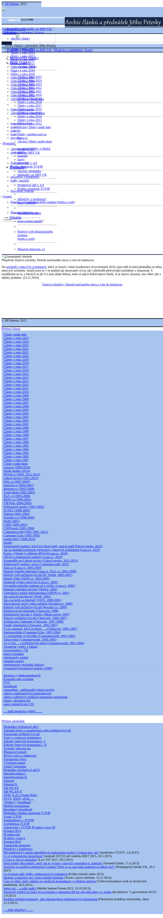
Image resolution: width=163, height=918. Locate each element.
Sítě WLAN (11, 788)
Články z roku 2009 (16, 395)
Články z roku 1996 (16, 442)
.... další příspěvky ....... (18, 910)
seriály (21, 152)
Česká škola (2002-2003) (19, 492)
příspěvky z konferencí (25, 177)
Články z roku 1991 (16, 460)
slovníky (16, 138)
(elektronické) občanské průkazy (24, 664)
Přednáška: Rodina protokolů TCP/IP (27, 813)
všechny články (27, 66)
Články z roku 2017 (16, 366)
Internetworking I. (15, 773)
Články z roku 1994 (16, 449)
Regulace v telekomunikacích (22, 675)
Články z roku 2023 (16, 345)
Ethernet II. (11, 784)
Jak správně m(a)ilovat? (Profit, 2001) (27, 596)
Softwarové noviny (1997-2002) (24, 506)
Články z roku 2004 (16, 413)
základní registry (14, 661)
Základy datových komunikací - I (24, 741)
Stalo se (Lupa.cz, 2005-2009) (23, 567)
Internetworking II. (15, 777)
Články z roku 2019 (16, 359)
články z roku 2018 (23, 74)
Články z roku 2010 (16, 392)
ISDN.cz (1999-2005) (17, 499)
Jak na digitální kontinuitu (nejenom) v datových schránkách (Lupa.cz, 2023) (52, 550)
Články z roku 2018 (16, 363)
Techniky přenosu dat (17, 748)
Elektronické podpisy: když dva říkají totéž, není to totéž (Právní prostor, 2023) (53, 546)
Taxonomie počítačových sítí (22, 734)
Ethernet (9, 780)
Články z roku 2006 (16, 406)
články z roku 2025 (29, 77)
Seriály (8, 542)
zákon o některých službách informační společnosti (35, 697)
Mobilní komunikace (17, 806)
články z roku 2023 (29, 84)
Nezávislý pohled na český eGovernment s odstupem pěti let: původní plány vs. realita (58, 892)
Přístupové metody (15, 752)
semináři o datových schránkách (26, 267)
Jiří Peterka (12, 4)
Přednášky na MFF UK (37, 29)
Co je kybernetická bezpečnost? (23, 856)
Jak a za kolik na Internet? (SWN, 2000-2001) (32, 600)
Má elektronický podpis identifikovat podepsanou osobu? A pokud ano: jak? (51, 852)
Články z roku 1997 (16, 438)
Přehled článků (11, 328)
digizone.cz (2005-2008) (19, 489)
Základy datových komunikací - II (25, 745)
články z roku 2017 (29, 105)
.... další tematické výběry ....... (23, 711)
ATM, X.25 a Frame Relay (20, 795)
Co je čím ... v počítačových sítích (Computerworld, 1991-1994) (44, 643)
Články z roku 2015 (16, 374)
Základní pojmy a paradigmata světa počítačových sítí (37, 730)
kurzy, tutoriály (20, 180)
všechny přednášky (29, 171)
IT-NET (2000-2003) (17, 510)
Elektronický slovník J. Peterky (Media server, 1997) (37, 614)
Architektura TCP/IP (17, 823)
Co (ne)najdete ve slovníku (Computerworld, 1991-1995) (39, 636)
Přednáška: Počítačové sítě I (21, 727)
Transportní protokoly (17, 845)
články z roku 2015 (29, 112)
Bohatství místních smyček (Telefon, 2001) (30, 589)
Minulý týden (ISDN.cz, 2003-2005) (27, 578)
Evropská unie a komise (19, 679)
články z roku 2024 (23, 52)
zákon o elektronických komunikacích (27, 693)
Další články (20, 62)
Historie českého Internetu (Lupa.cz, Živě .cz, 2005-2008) (40, 571)
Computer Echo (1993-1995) (22, 535)
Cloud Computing (15, 766)
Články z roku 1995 (16, 445)
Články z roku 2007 (16, 402)
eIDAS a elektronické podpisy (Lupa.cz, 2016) (33, 557)
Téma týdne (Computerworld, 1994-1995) (30, 639)
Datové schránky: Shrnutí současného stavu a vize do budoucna (82, 284)
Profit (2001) (12, 521)
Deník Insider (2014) (17, 471)
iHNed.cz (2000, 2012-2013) (22, 474)
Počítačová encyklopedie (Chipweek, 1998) (31, 611)
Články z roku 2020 (16, 356)
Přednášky (9, 143)
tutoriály (16, 130)
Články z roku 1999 (16, 431)
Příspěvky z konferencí (19, 32)
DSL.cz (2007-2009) (17, 481)
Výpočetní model (14, 762)
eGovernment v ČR (16, 650)
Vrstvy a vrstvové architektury (22, 737)
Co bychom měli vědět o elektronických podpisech (35, 874)
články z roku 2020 (29, 95)
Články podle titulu (16, 463)
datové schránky (14, 654)
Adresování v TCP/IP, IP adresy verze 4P (29, 827)
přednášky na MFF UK (32, 174)
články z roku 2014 (29, 116)
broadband (10, 686)
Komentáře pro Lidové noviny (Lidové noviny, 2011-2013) (41, 560)
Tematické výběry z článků (20, 646)
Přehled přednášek (13, 721)
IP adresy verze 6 (14, 838)
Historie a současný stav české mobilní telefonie (33, 877)
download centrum (22, 191)
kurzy (21, 159)
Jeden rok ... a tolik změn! (20, 888)
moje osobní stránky (30, 221)
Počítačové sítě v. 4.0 (30, 185)
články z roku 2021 (29, 91)
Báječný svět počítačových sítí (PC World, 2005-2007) (38, 575)
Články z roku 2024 (16, 341)
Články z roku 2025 (16, 338)
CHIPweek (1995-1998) (19, 528)
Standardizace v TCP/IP (19, 820)
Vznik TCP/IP (13, 816)
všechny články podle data (34, 127)
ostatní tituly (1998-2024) (19, 539)
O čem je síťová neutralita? (20, 859)
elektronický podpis (16, 657)
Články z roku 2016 (16, 370)
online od (14, 19)
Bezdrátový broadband (18, 809)
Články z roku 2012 (16, 384)
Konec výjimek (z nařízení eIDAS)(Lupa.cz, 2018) (36, 553)
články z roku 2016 (29, 109)
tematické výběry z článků (33, 148)
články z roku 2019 (23, 70)
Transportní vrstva (15, 759)
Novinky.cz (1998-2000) (19, 517)
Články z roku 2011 (16, 388)
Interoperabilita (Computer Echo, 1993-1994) (32, 632)
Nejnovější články (24, 58)
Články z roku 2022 (16, 349)
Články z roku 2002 (16, 420)
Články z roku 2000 (16, 427)
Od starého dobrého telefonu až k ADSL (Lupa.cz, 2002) (39, 585)
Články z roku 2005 (16, 410)
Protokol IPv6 (12, 841)
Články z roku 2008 (16, 399)
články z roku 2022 (29, 87)
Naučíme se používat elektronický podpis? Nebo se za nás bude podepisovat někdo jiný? (59, 867)
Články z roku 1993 (16, 453)
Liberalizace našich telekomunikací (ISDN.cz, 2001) (36, 593)
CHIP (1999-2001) (15, 524)
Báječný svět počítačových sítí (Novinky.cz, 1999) (35, 607)
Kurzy (40, 32)
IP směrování (12, 834)
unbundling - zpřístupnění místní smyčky (29, 689)
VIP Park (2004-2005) (18, 503)
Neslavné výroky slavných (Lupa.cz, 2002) (31, 582)
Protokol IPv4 (12, 831)
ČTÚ (7, 682)
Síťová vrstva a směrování (20, 755)
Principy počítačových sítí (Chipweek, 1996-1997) (35, 618)
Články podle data (15, 334)
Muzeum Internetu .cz (31, 249)
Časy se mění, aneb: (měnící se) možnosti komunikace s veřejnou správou (50, 881)
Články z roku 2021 (16, 352)
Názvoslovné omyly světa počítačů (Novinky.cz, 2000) (38, 603)
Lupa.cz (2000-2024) (17, 467)
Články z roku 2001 (16, 424)
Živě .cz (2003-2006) (17, 496)
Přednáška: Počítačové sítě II (22, 770)
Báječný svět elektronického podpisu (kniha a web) (43, 202)
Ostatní (7, 196)
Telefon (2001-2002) (17, 514)
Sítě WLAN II (13, 791)
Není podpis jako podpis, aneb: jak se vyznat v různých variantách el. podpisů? (53, 863)
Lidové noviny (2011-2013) (21, 478)
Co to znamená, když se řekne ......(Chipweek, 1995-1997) (40, 628)
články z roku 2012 (29, 123)
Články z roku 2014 (16, 377)
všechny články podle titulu (34, 141)
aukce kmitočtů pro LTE (19, 704)
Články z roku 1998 (16, 435)
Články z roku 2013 (16, 381)
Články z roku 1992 (16, 456)
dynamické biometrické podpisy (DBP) (28, 668)
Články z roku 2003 (16, 417)
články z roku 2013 (29, 120)
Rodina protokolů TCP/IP (27, 166)
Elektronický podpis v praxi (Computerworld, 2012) (36, 564)
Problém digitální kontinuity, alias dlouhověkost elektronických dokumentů (50, 899)
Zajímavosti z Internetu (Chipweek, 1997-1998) (33, 621)
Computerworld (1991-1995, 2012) (26, 532)
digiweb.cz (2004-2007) (19, 485)
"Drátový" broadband (17, 802)
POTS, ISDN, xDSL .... (19, 798)
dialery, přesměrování (17, 700)
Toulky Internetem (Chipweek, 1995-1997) (31, 625)
